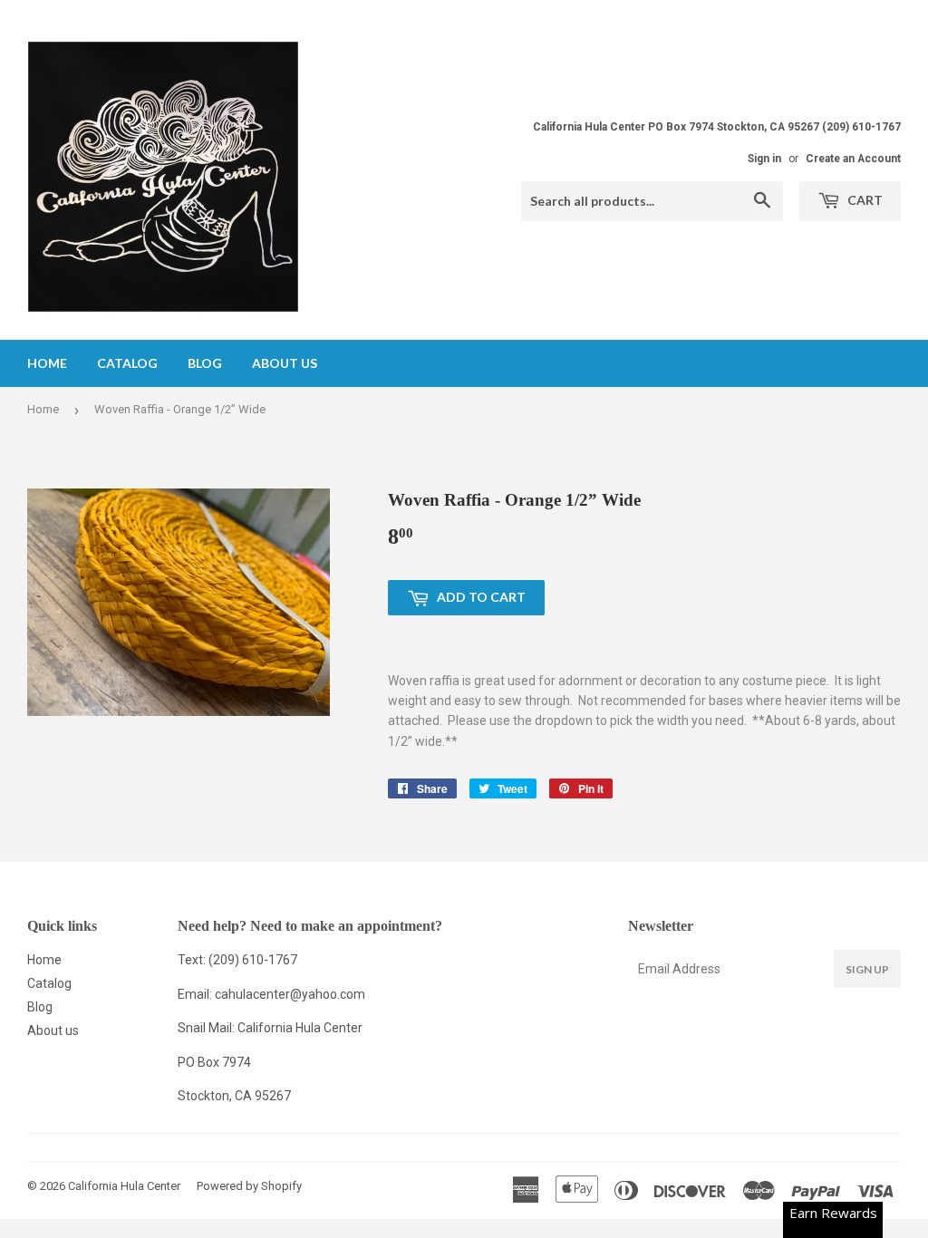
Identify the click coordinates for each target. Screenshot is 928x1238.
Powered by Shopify (249, 1186)
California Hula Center (124, 1186)
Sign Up (867, 969)
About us (284, 363)
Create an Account (853, 158)
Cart (864, 200)
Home (47, 363)
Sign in (764, 158)
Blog (205, 363)
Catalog (127, 363)
